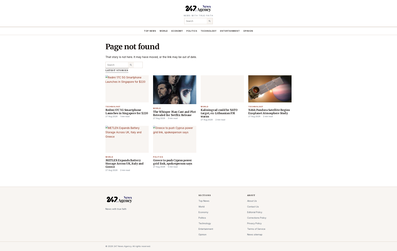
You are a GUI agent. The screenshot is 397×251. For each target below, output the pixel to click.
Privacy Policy (254, 223)
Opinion (248, 31)
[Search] (210, 21)
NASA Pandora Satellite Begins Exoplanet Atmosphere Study (269, 111)
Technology (209, 31)
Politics (191, 31)
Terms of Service (256, 229)
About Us (252, 201)
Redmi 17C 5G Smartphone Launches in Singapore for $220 (126, 111)
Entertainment (230, 31)
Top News (150, 31)
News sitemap (254, 234)
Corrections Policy (256, 217)
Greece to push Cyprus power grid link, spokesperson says (172, 162)
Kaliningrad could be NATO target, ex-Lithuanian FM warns (219, 113)
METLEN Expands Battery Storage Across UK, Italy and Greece (124, 164)
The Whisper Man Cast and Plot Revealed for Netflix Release (174, 113)
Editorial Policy (254, 212)
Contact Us (253, 206)
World (164, 31)
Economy (177, 31)
